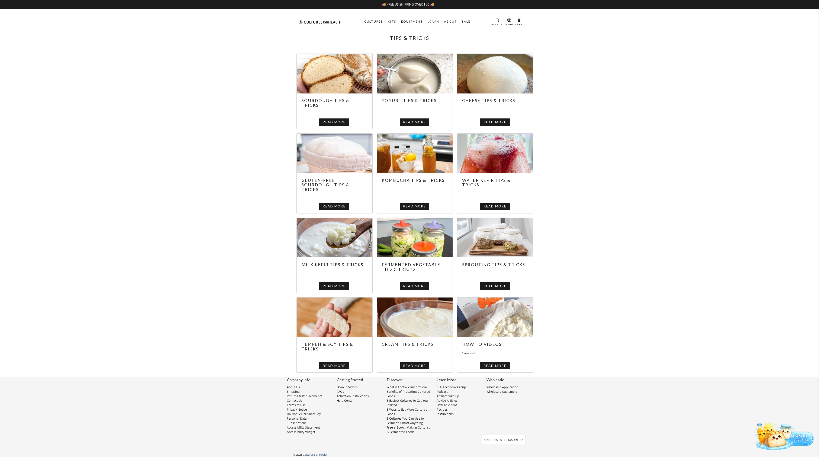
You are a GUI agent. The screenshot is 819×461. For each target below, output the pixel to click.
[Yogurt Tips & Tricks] (415, 73)
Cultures (373, 21)
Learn (433, 21)
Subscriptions (296, 423)
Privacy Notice (297, 409)
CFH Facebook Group (451, 387)
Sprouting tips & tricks (493, 264)
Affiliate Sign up (448, 396)
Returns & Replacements (304, 396)
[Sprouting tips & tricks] (495, 237)
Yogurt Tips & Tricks (409, 100)
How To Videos (447, 405)
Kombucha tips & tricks (413, 180)
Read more (334, 122)
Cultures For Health (315, 455)
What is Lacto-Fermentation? (407, 387)
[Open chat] (783, 435)
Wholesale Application (502, 387)
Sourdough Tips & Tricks (325, 103)
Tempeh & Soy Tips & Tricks (327, 346)
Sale (466, 21)
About (450, 21)
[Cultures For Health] (320, 22)
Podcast (442, 392)
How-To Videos (347, 387)
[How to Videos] (495, 317)
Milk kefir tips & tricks (332, 264)
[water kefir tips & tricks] (495, 153)
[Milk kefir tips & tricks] (334, 237)
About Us (293, 387)
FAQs (340, 392)
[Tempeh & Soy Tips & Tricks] (334, 317)
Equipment (412, 21)
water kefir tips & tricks (486, 182)
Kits (392, 21)
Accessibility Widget (301, 432)
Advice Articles (447, 400)
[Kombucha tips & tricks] (415, 153)
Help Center (345, 400)
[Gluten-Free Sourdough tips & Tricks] (334, 153)
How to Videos (482, 344)
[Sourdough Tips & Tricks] (334, 73)
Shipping (293, 392)
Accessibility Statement (303, 427)
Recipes (442, 409)
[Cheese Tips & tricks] (495, 73)
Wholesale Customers (501, 392)
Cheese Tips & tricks (488, 100)
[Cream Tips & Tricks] (415, 317)
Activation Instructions (353, 396)
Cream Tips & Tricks (407, 344)
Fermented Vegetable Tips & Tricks (411, 267)
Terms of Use (296, 405)
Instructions (445, 414)
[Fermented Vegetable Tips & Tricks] (415, 237)
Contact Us (294, 400)
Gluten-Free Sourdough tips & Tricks (325, 185)
